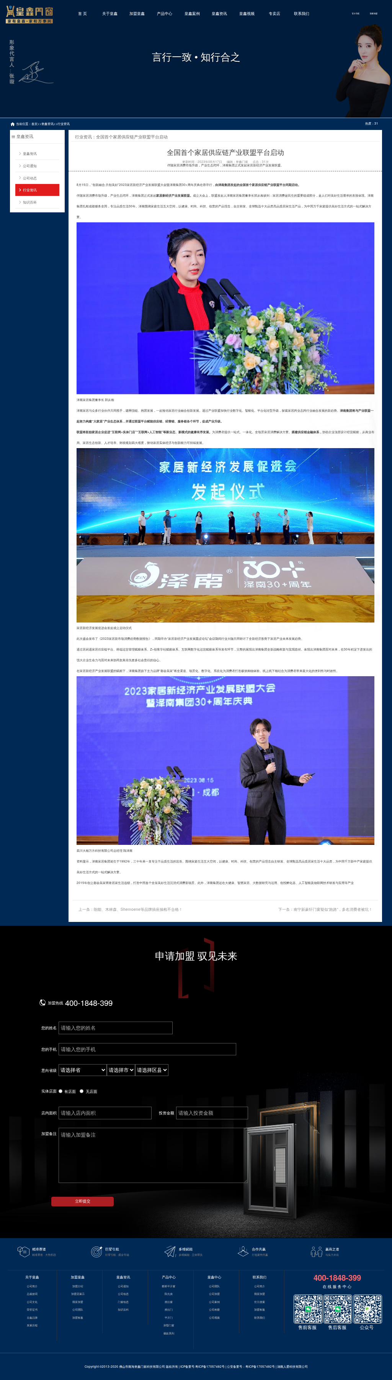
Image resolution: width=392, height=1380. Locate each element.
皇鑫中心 (214, 1277)
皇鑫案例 (192, 13)
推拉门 (169, 1309)
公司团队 (77, 1309)
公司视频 (214, 1317)
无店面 (91, 1091)
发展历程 (32, 1325)
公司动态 (30, 178)
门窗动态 (123, 1302)
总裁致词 (32, 1294)
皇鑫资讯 (219, 13)
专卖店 (274, 13)
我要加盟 (373, 13)
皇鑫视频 (247, 13)
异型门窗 (168, 1325)
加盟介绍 (77, 1286)
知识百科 (30, 202)
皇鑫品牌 (32, 1317)
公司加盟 (214, 1294)
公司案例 (214, 1302)
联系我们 (301, 13)
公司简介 (32, 1286)
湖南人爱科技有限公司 (292, 1366)
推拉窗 (169, 1302)
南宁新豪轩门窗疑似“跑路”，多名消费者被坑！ (333, 909)
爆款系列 (168, 1333)
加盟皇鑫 (137, 13)
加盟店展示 (78, 1294)
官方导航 (355, 13)
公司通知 (30, 165)
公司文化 (32, 1302)
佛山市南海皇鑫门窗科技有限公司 (142, 1366)
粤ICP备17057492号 (210, 1366)
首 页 (82, 13)
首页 (34, 124)
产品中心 (164, 13)
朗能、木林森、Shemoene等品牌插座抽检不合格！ (138, 909)
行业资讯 (63, 124)
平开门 (169, 1317)
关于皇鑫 (110, 13)
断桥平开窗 (168, 1286)
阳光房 (169, 1294)
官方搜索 (259, 1302)
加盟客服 (77, 1317)
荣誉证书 (32, 1309)
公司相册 (214, 1309)
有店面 (70, 1091)
